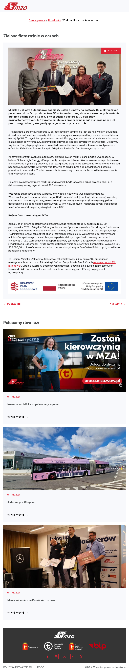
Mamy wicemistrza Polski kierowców (31, 600)
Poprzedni (11, 303)
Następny (118, 303)
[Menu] (121, 6)
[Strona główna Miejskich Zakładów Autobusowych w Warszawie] (15, 6)
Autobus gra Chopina (20, 502)
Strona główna (37, 20)
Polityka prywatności (17, 667)
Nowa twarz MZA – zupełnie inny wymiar (33, 404)
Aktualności (54, 20)
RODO (40, 667)
